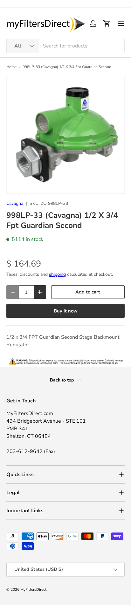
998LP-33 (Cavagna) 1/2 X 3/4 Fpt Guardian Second (67, 67)
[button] (107, 23)
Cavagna (14, 203)
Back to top (62, 380)
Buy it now (66, 311)
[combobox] (65, 46)
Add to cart (87, 292)
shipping (57, 274)
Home (11, 67)
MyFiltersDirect (33, 589)
